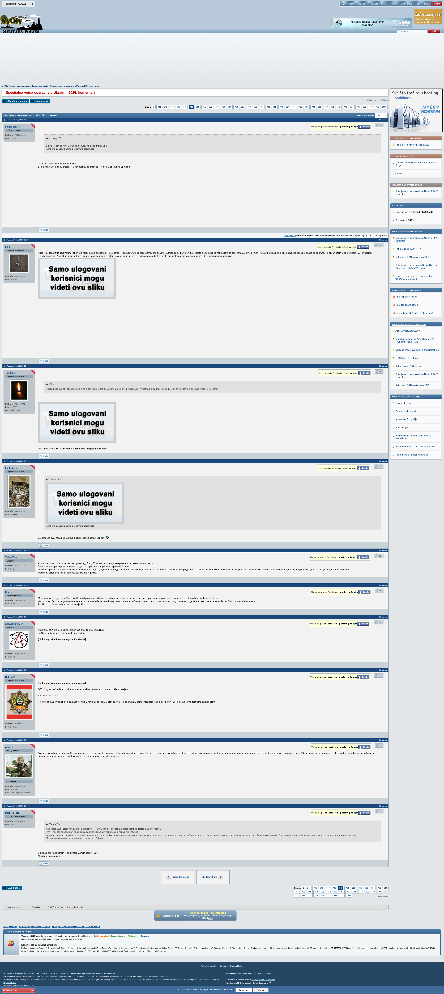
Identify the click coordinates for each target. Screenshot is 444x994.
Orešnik (399, 173)
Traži (417, 4)
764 (287, 107)
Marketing (436, 4)
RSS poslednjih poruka (406, 305)
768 (313, 107)
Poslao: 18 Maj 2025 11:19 (17, 240)
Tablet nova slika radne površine (411, 454)
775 (358, 107)
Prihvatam (244, 990)
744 (159, 107)
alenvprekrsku (12, 624)
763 (281, 107)
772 (338, 107)
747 (178, 107)
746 (172, 107)
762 (274, 107)
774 (351, 107)
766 (300, 107)
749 (191, 107)
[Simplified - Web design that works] (270, 982)
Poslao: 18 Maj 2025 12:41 (18, 585)
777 (371, 107)
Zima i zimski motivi (405, 411)
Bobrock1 (10, 677)
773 (345, 107)
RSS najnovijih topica (406, 296)
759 (255, 107)
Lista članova (406, 4)
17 (380, 676)
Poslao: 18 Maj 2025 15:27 (18, 740)
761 (268, 107)
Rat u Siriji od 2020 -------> (408, 249)
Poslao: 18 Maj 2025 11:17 (17, 120)
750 (197, 107)
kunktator (10, 468)
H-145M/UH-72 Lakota (406, 358)
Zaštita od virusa (264, 973)
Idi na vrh (384, 897)
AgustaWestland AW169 (407, 331)
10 (380, 622)
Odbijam (261, 990)
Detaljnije (144, 936)
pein (7, 247)
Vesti (245, 973)
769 (319, 107)
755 (229, 107)
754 (223, 107)
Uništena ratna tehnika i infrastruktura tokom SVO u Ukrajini (414, 277)
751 (204, 107)
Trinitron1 (10, 373)
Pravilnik (394, 4)
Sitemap (223, 966)
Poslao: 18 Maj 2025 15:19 (18, 670)
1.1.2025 (384, 100)
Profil (45, 230)
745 (165, 107)
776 (364, 107)
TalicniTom (11, 557)
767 (306, 107)
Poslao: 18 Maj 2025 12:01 (18, 366)
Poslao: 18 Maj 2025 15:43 (18, 806)
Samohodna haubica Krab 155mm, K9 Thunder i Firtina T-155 (414, 340)
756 (236, 107)
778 (377, 107)
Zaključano (42, 101)
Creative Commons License (263, 980)
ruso (7, 747)
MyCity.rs (252, 973)
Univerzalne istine (404, 403)
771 (332, 107)
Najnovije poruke (208, 966)
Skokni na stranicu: (366, 116)
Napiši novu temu (17, 101)
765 (294, 107)
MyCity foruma (9, 983)
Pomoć (426, 4)
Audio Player (401, 427)
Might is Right (12, 813)
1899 (384, 107)
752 (210, 107)
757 (242, 107)
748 (184, 107)
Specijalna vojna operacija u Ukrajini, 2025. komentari (74, 86)
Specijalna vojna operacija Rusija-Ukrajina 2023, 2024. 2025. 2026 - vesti (416, 266)
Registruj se (373, 4)
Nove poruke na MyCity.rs (406, 397)
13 (380, 467)
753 (217, 107)
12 (380, 245)
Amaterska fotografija (406, 419)
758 (249, 107)
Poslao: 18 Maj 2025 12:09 (18, 461)
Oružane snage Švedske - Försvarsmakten (417, 350)
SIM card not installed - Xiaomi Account (415, 446)
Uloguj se (361, 4)
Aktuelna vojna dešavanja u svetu (32, 86)
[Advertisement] (222, 60)
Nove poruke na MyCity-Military (409, 324)
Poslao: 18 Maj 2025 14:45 (18, 617)
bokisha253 (11, 126)
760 (261, 107)
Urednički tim (236, 966)
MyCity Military (347, 4)
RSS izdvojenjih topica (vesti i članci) (414, 313)
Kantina (384, 4)
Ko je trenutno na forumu (19, 932)
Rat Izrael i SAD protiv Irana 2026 (412, 144)
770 (326, 107)
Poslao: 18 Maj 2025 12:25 (18, 550)
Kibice (8, 592)
